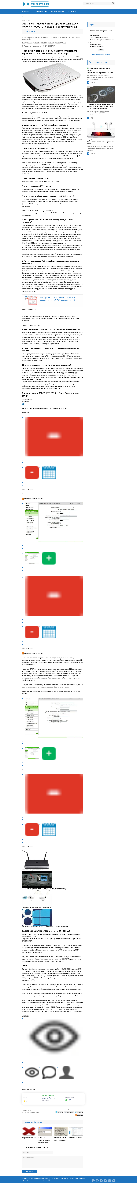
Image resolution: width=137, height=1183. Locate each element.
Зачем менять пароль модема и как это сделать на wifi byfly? (60, 1138)
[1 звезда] (22, 1112)
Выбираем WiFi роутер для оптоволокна (75, 1138)
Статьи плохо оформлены (99, 37)
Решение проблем (57, 11)
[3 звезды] (26, 1112)
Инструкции (26, 11)
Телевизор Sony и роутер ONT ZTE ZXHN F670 (38, 46)
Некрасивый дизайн (97, 46)
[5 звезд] (29, 1112)
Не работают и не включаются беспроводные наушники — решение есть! (100, 142)
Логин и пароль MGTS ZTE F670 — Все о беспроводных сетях (44, 42)
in (109, 1180)
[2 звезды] (24, 1112)
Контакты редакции (73, 1178)
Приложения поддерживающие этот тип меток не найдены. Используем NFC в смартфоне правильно (100, 106)
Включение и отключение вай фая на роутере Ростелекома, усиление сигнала (44, 1139)
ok (93, 1180)
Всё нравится (94, 35)
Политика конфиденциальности (42, 1178)
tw (105, 1180)
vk (113, 1180)
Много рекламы (95, 44)
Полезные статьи (40, 11)
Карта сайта (82, 1178)
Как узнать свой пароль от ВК (29, 1138)
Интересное (71, 11)
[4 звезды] (27, 1112)
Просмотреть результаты (101, 54)
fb (101, 1180)
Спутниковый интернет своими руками (101, 73)
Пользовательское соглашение (59, 1178)
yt (97, 1180)
